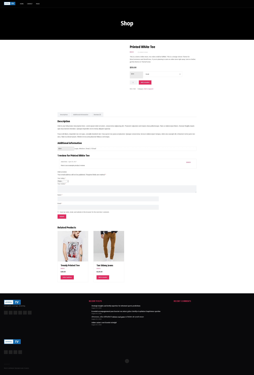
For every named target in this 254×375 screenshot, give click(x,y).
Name (60, 195)
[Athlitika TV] (9, 3)
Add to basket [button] (103, 277)
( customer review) (143, 52)
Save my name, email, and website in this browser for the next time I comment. (84, 212)
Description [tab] (64, 115)
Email (60, 203)
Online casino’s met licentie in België (104, 323)
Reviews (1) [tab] (97, 115)
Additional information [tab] (80, 115)
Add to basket (145, 82)
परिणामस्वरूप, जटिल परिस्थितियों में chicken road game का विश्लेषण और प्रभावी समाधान (117, 317)
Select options (67, 277)
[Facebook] (127, 361)
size (132, 74)
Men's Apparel (148, 89)
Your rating (61, 178)
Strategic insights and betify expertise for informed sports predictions (115, 306)
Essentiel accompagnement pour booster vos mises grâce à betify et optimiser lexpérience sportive (125, 311)
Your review (62, 184)
